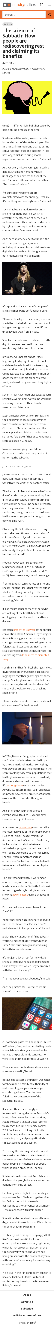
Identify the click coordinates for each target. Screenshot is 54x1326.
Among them (15, 785)
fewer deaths (20, 894)
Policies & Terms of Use (27, 1315)
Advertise (27, 1301)
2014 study (25, 827)
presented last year (24, 629)
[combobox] (24, 14)
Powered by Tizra (27, 1322)
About (27, 1294)
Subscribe (27, 1308)
